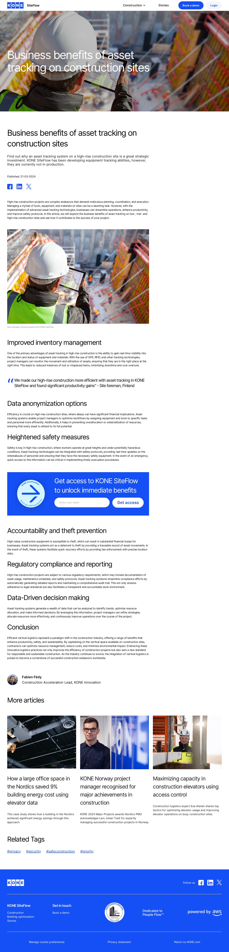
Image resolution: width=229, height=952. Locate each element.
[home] (23, 5)
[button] (134, 5)
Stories (163, 5)
